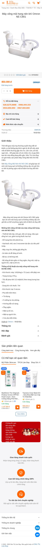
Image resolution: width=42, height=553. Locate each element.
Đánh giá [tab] (6, 336)
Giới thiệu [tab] (6, 141)
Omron (10, 322)
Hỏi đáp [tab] (5, 331)
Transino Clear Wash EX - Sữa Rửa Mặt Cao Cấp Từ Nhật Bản (31, 395)
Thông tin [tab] (6, 326)
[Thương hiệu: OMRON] (36, 82)
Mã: (30, 75)
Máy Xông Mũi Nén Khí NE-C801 (17, 164)
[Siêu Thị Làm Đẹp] (12, 3)
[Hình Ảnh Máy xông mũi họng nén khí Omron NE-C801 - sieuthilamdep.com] (21, 45)
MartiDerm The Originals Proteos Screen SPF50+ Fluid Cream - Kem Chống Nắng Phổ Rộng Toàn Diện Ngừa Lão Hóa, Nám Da (10, 396)
